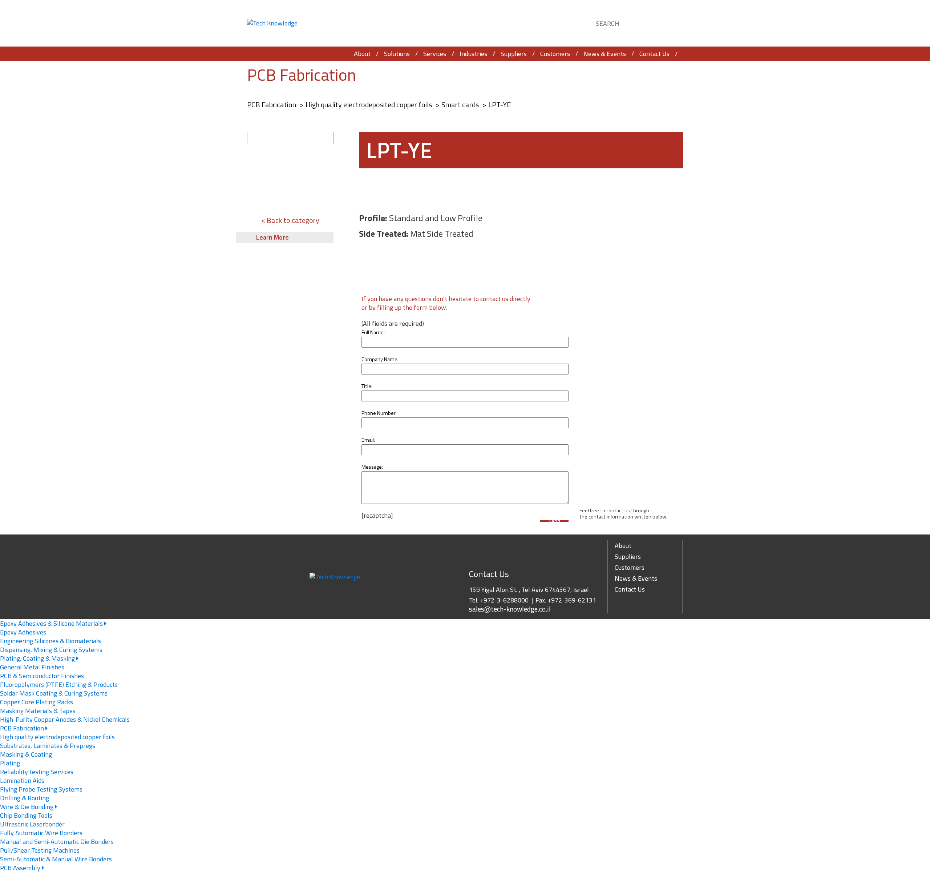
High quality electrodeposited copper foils (369, 104)
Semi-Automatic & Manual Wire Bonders (56, 859)
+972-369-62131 (571, 600)
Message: (372, 467)
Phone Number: (379, 413)
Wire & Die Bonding (27, 807)
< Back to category (290, 220)
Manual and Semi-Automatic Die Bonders (57, 841)
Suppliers (514, 54)
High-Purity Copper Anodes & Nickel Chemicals (65, 719)
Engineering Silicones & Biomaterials (50, 641)
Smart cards (460, 104)
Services (434, 54)
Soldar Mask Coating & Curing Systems (54, 693)
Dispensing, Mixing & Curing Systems (51, 649)
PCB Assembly (21, 868)
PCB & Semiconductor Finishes (42, 676)
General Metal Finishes (32, 667)
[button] (671, 22)
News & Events (604, 54)
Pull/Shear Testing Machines (40, 850)
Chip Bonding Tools (26, 815)
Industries (473, 54)
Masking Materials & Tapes (38, 711)
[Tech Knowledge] (272, 23)
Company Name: (380, 359)
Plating (10, 763)
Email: (368, 440)
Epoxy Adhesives (23, 632)
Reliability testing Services (36, 772)
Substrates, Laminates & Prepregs (47, 745)
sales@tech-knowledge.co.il (510, 609)
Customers (555, 54)
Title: (366, 386)
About (362, 54)
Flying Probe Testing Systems (41, 789)
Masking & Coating (26, 754)
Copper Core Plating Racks (36, 702)
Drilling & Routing (24, 798)
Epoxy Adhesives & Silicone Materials (52, 623)
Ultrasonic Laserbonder (32, 824)
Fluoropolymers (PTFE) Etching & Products (59, 684)
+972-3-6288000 (504, 600)
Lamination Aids (22, 780)
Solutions (397, 54)
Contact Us (654, 54)
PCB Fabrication (301, 75)
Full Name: (373, 332)
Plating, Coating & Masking (38, 658)
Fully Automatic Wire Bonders (41, 833)
